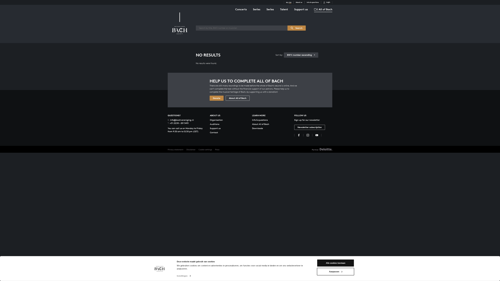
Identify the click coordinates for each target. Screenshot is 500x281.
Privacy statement (175, 149)
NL (287, 2)
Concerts (241, 9)
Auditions (214, 124)
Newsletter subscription (310, 127)
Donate (216, 98)
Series (256, 9)
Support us (301, 9)
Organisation (216, 120)
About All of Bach (237, 98)
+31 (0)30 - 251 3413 (178, 123)
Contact (214, 132)
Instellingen (182, 276)
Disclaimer (190, 149)
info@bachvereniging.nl (181, 120)
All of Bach (325, 9)
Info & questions (313, 2)
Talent (284, 9)
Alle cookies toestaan (335, 263)
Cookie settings (205, 149)
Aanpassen (334, 271)
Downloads (257, 128)
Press (217, 149)
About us (299, 2)
